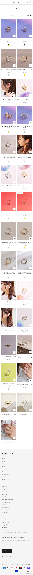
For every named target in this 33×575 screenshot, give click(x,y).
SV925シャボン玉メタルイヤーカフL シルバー (8, 186)
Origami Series (5, 494)
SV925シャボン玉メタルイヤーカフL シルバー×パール (8, 302)
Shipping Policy (5, 522)
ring (2, 471)
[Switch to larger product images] (28, 15)
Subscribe (7, 551)
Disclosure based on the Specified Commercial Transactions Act (16, 532)
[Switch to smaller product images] (30, 15)
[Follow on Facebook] (2, 556)
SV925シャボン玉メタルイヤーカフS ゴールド (24, 100)
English (22, 561)
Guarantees (4, 527)
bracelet (3, 469)
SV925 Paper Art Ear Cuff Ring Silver (8, 243)
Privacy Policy (5, 525)
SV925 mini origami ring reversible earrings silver (8, 157)
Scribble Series (5, 486)
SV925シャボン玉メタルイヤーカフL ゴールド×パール (24, 302)
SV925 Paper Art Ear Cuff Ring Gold (24, 243)
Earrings (3, 461)
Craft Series (4, 504)
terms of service (5, 530)
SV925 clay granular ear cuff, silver (8, 70)
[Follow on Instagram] (10, 556)
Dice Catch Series (6, 507)
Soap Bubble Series (6, 497)
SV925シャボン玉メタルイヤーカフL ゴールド (24, 186)
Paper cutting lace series (7, 499)
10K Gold (4, 479)
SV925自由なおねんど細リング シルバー (24, 415)
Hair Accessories (5, 474)
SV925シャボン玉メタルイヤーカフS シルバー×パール (24, 329)
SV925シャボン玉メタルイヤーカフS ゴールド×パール (8, 329)
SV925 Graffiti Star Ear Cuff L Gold (8, 127)
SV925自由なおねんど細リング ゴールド (8, 443)
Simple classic (5, 512)
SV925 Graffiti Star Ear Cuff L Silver (24, 127)
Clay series (4, 489)
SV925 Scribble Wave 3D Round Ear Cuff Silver (8, 213)
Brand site (4, 520)
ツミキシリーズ (5, 492)
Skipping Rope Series (6, 502)
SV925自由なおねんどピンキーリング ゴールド (8, 415)
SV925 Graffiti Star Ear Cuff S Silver (24, 40)
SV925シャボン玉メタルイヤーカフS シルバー (8, 100)
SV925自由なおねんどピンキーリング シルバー (24, 385)
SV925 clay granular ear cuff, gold (24, 70)
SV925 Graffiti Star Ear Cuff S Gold (8, 40)
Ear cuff (3, 476)
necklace (3, 466)
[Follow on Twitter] (6, 556)
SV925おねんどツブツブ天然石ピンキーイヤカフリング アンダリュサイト (8, 357)
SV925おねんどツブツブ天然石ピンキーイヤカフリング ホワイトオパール (24, 356)
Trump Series (5, 510)
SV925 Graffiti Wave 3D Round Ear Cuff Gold (24, 213)
